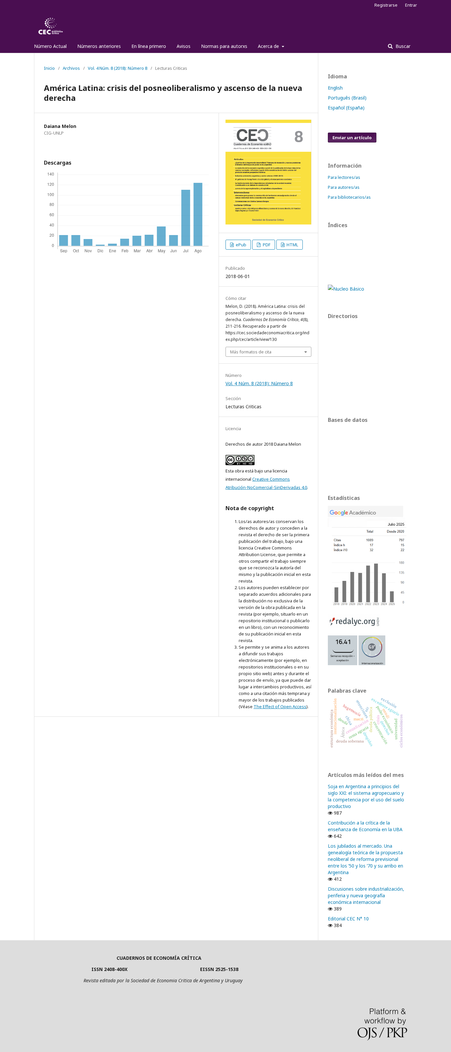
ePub (240, 245)
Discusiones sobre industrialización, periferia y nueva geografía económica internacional (366, 895)
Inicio (49, 68)
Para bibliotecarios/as (349, 197)
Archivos (71, 68)
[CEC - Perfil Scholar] (367, 605)
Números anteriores (99, 46)
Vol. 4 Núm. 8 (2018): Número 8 (117, 68)
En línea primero (148, 46)
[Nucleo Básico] (346, 289)
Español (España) (346, 107)
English (335, 88)
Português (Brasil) (347, 98)
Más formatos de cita (250, 352)
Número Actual (50, 46)
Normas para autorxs (224, 46)
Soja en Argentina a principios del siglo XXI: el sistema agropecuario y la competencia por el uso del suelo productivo (366, 796)
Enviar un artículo (352, 138)
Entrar (411, 5)
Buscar (402, 46)
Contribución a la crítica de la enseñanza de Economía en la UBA (365, 826)
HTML (292, 245)
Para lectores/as (344, 177)
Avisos (184, 46)
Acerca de (269, 46)
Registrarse (386, 5)
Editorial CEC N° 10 (348, 918)
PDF (266, 245)
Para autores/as (344, 187)
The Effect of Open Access (280, 706)
